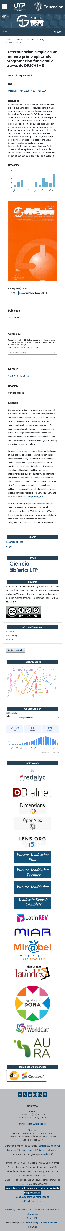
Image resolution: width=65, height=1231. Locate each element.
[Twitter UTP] (25, 1094)
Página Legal (12, 635)
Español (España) (14, 542)
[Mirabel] (32, 950)
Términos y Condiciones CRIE (18, 1209)
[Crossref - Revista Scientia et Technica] (26, 1075)
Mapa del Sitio (32, 1218)
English (9, 546)
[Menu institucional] (4, 6)
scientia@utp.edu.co (36, 1124)
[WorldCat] (32, 1028)
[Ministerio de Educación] (48, 6)
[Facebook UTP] (20, 1094)
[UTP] (20, 7)
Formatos (10, 631)
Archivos (18, 39)
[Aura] (32, 1048)
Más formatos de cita (19, 352)
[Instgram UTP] (35, 1094)
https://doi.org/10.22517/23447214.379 (27, 91)
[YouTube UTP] (30, 1094)
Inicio (8, 39)
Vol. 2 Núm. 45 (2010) (35, 39)
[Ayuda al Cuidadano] (45, 1094)
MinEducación (47, 1154)
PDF (14, 293)
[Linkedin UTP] (40, 1094)
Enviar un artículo (15, 650)
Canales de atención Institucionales (32, 1197)
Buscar (59, 32)
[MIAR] (32, 932)
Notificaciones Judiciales (32, 1201)
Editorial (10, 639)
